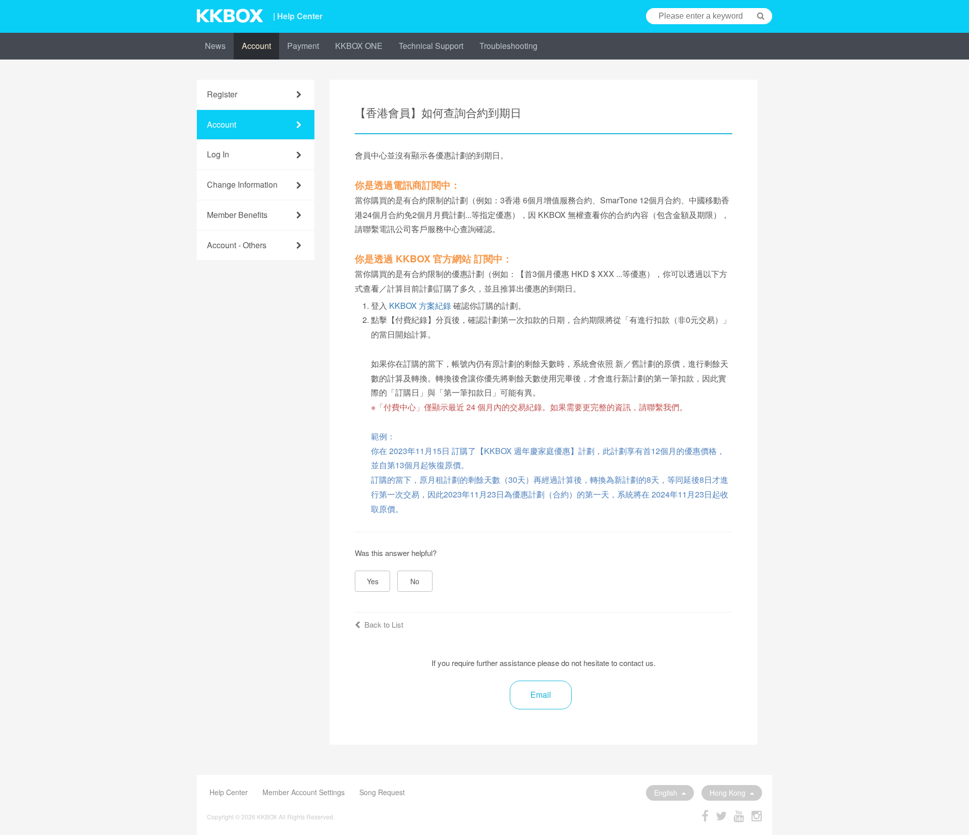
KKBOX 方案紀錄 (420, 305)
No (414, 581)
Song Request (382, 792)
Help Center (228, 792)
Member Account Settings (303, 792)
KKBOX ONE (359, 45)
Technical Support (431, 45)
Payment (303, 45)
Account (256, 45)
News (215, 45)
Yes (373, 581)
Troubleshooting (508, 45)
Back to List (383, 624)
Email (540, 694)
